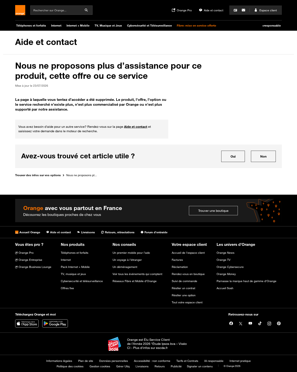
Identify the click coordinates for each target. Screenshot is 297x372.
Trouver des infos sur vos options (38, 175)
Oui (238, 156)
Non (268, 156)
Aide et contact (46, 42)
